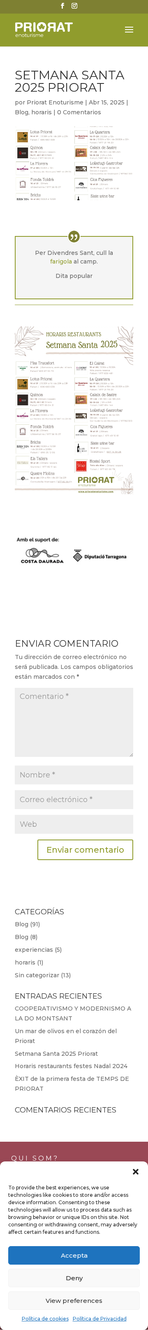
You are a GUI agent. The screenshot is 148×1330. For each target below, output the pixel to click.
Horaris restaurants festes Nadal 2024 (71, 1066)
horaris (41, 112)
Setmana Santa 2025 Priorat (56, 1053)
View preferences (74, 1301)
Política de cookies (45, 1319)
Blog (21, 112)
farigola (61, 261)
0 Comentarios (79, 112)
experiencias (34, 949)
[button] (136, 1172)
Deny (74, 1278)
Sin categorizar (37, 975)
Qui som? (35, 1158)
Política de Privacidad (100, 1319)
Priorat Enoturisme (55, 102)
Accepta (74, 1255)
